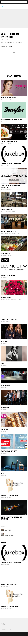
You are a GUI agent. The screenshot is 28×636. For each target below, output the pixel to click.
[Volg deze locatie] (2, 30)
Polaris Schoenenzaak (9, 319)
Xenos (3, 473)
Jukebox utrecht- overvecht (11, 163)
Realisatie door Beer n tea (6, 629)
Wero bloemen (6, 297)
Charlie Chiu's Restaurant (10, 141)
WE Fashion (5, 407)
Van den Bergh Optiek (8, 231)
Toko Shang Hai (6, 253)
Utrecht (3, 624)
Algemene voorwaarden (5, 622)
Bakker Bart (5, 429)
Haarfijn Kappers (7, 209)
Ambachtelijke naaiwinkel (10, 495)
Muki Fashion (5, 385)
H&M (2, 363)
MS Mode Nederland (8, 275)
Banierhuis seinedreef (9, 451)
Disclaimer (3, 623)
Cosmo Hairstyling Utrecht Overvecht (10, 186)
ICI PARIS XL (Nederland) (9, 97)
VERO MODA (4, 341)
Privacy (2, 620)
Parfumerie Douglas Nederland (12, 119)
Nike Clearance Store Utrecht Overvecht (11, 518)
